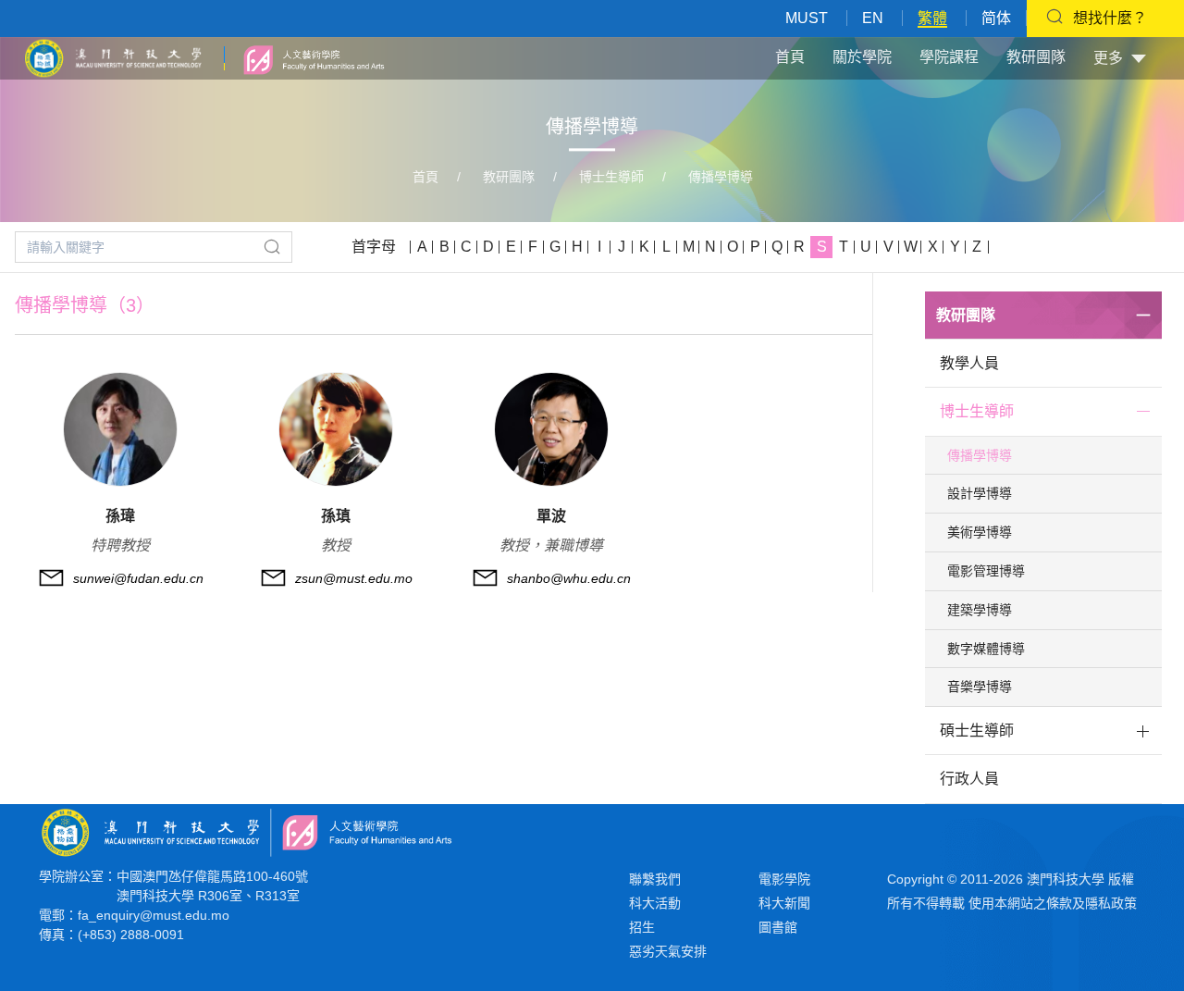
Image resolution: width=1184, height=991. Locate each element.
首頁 (790, 57)
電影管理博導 (986, 571)
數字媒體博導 (986, 648)
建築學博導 (979, 609)
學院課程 (949, 57)
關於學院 (862, 57)
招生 (642, 927)
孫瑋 (120, 516)
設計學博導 (979, 493)
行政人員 (969, 779)
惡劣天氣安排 (668, 951)
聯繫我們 (655, 879)
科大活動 (655, 903)
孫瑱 (336, 516)
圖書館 (777, 927)
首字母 (374, 246)
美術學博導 (979, 532)
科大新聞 (784, 903)
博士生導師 (611, 176)
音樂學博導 (979, 686)
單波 (551, 516)
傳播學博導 (720, 176)
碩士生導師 (977, 730)
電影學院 (784, 879)
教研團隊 (1036, 57)
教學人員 (969, 363)
